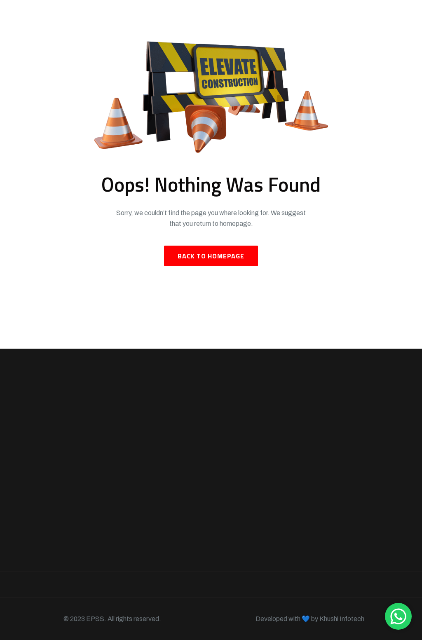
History (379, 585)
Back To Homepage (211, 256)
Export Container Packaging (238, 485)
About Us (143, 445)
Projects (97, 585)
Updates (156, 585)
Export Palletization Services (242, 551)
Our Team (143, 489)
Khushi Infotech (341, 618)
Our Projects (147, 460)
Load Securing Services (247, 505)
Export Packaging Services (239, 525)
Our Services (147, 474)
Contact (322, 585)
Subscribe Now (347, 505)
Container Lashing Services (239, 459)
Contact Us (146, 504)
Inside (268, 585)
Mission (214, 585)
